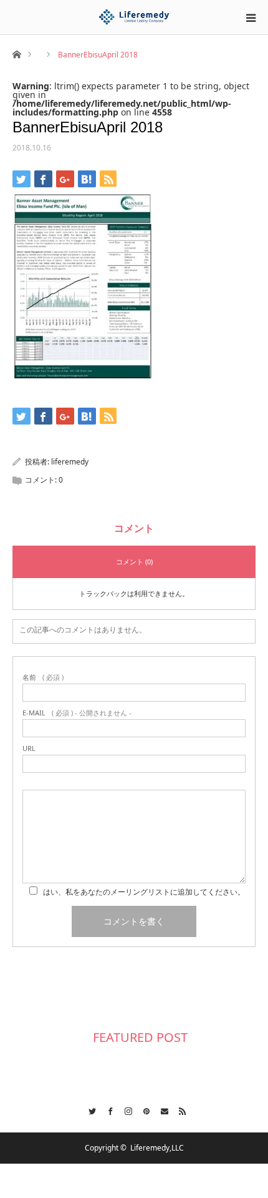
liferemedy (70, 461)
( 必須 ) (43, 677)
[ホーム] (16, 53)
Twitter (89, 1109)
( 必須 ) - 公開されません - (77, 712)
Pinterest (143, 1109)
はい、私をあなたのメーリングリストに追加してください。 (144, 891)
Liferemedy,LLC (157, 1147)
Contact (161, 1109)
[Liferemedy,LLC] (134, 17)
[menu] (250, 17)
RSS (179, 1109)
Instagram (125, 1109)
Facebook (107, 1109)
